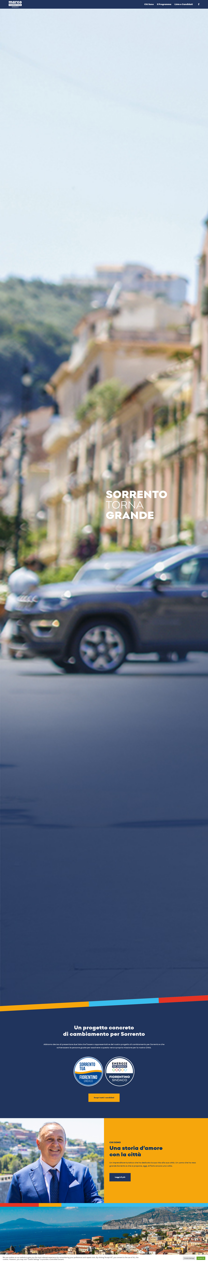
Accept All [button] (201, 1258)
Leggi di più (120, 1177)
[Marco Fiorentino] (15, 4)
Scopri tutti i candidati (104, 1098)
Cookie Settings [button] (189, 1258)
